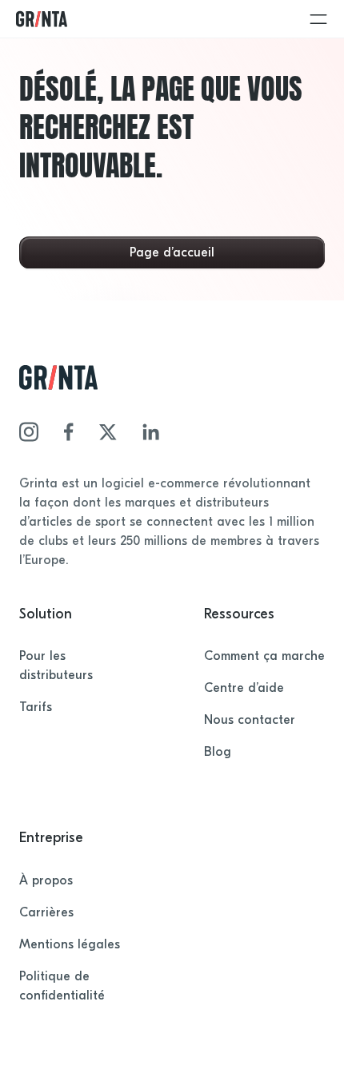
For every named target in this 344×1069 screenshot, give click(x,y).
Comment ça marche (264, 656)
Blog (217, 752)
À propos (46, 880)
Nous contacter (249, 720)
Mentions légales (69, 944)
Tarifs (35, 707)
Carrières (46, 912)
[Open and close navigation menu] (318, 19)
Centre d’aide (244, 688)
